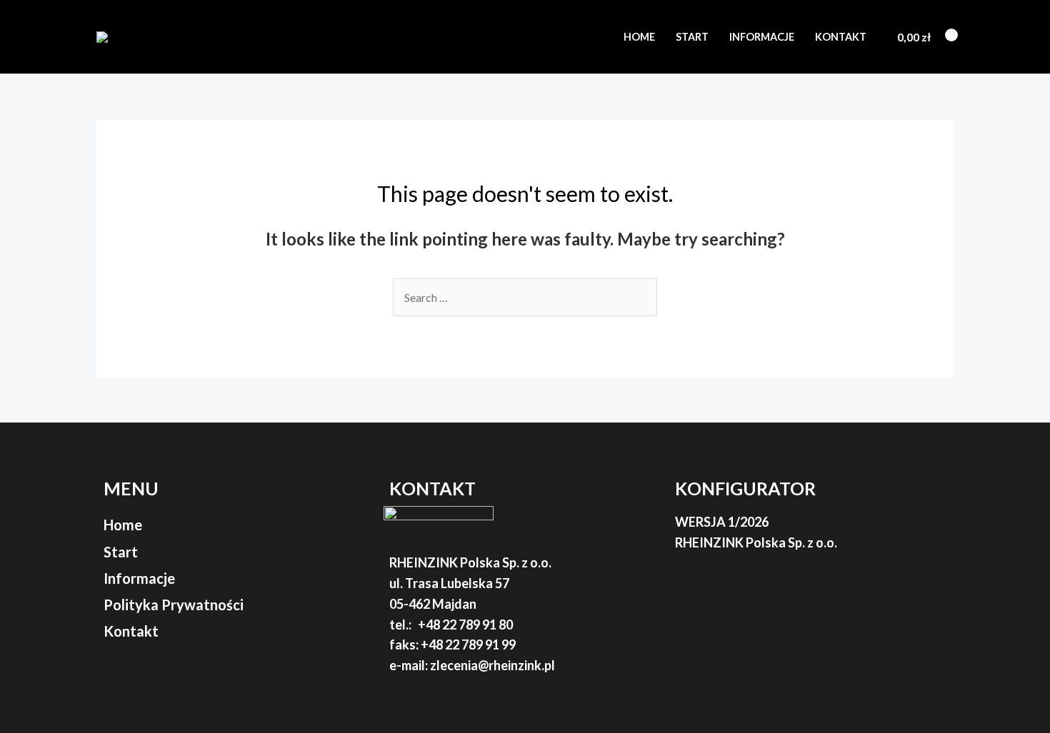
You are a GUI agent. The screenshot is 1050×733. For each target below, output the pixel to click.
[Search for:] (525, 297)
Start (692, 37)
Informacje (761, 37)
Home (639, 37)
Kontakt (840, 37)
